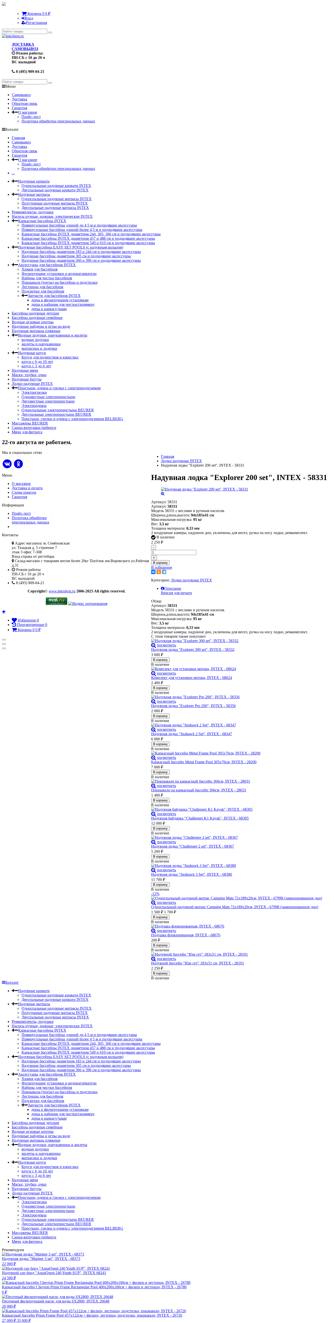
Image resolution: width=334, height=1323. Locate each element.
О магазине (27, 112)
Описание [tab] (172, 588)
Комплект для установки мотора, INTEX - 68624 (191, 678)
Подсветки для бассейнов (43, 291)
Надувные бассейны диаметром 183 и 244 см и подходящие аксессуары (81, 252)
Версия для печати (176, 593)
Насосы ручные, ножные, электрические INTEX (52, 216)
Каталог (12, 982)
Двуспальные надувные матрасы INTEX (55, 208)
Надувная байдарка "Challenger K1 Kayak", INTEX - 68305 (200, 818)
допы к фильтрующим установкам (60, 300)
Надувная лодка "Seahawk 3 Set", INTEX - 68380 (191, 874)
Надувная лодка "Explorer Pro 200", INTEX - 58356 (193, 706)
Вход (29, 18)
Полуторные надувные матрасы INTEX (55, 203)
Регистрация (36, 23)
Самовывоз (21, 95)
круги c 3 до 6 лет (36, 366)
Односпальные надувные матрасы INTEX (57, 199)
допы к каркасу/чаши (49, 309)
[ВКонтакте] (153, 572)
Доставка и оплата (27, 488)
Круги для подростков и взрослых (50, 357)
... (13, 173)
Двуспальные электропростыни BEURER (56, 414)
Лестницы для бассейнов (42, 287)
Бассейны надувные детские (35, 313)
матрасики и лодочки (39, 348)
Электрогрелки (34, 392)
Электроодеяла (34, 406)
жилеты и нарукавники (41, 344)
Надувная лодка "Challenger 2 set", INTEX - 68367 (192, 846)
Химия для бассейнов (40, 269)
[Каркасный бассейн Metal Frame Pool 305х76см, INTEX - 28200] (239, 753)
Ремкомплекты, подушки (33, 212)
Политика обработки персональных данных (58, 121)
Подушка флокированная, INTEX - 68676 (185, 935)
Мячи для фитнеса (27, 432)
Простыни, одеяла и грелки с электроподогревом (59, 388)
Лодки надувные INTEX (32, 384)
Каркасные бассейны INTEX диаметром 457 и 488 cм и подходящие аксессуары (88, 238)
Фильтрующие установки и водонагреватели (59, 274)
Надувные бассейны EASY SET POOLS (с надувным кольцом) (70, 247)
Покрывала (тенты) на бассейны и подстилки (60, 282)
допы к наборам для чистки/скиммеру (63, 304)
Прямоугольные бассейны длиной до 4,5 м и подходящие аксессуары (79, 225)
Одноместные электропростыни (48, 397)
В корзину (160, 563)
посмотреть (166, 645)
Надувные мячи (25, 370)
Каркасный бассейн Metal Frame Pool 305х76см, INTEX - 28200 (203, 762)
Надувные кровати (34, 181)
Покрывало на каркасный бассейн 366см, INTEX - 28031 (198, 790)
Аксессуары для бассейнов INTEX (47, 265)
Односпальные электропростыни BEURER (58, 410)
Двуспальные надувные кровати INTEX (55, 190)
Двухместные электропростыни (48, 401)
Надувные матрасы (34, 194)
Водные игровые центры (33, 322)
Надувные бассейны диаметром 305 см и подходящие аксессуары (76, 256)
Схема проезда (24, 492)
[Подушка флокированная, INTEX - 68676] (239, 926)
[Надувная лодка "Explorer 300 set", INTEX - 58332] (239, 641)
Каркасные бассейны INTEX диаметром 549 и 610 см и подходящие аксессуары (88, 243)
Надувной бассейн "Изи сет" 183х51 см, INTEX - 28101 (197, 963)
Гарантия (19, 108)
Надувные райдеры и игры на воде (41, 326)
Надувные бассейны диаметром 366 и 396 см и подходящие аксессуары (81, 260)
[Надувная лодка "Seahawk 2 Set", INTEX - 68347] (239, 725)
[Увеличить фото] (153, 645)
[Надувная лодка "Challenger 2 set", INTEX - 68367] (239, 837)
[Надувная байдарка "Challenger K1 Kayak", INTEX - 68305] (239, 809)
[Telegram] (164, 572)
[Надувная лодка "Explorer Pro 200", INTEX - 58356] (239, 697)
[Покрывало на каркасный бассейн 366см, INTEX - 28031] (239, 781)
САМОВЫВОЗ (25, 49)
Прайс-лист (31, 117)
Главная (18, 138)
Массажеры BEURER (30, 423)
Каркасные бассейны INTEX (42, 221)
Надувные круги (32, 353)
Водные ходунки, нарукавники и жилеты (52, 335)
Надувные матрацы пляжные (36, 331)
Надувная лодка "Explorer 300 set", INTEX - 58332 (192, 649)
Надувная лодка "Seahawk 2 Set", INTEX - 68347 (191, 734)
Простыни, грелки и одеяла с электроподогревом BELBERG (72, 419)
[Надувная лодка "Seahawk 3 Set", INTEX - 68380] (239, 866)
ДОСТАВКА (23, 44)
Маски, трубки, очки (29, 375)
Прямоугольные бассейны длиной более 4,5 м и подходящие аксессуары (82, 230)
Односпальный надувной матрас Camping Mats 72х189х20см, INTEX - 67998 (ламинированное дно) (234, 907)
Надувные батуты (27, 379)
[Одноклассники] (158, 572)
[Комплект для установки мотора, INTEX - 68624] (239, 669)
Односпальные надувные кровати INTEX (56, 186)
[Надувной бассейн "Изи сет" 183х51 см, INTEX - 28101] (239, 954)
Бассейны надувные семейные (37, 318)
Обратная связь (24, 103)
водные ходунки (35, 340)
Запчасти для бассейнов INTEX (54, 296)
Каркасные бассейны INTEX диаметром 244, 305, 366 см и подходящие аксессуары (91, 234)
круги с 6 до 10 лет (37, 362)
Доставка (19, 99)
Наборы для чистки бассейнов (47, 278)
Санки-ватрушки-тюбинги (34, 428)
